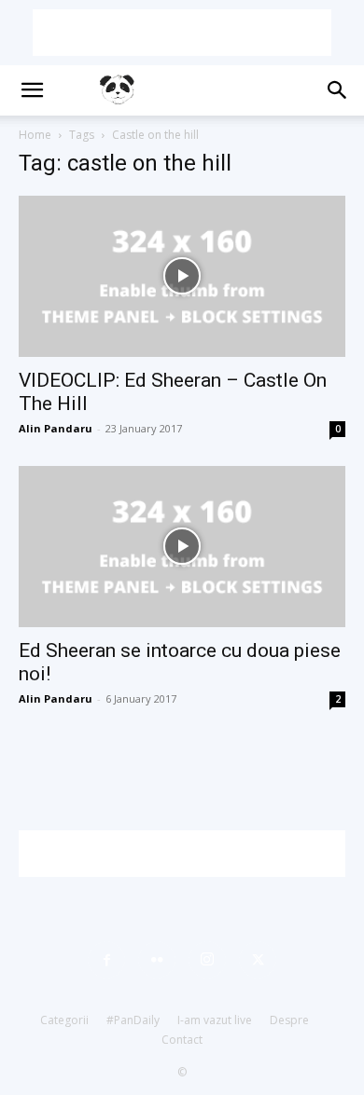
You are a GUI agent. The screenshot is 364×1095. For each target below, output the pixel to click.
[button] (32, 90)
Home (35, 135)
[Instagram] (207, 960)
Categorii (64, 1020)
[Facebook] (106, 960)
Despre (289, 1020)
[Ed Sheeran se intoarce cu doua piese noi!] (182, 546)
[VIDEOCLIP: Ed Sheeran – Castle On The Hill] (182, 276)
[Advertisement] (182, 32)
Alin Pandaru (55, 428)
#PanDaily (133, 1020)
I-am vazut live (214, 1020)
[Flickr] (156, 960)
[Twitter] (257, 960)
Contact (182, 1039)
